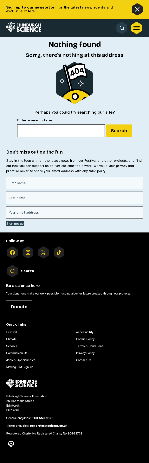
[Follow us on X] (43, 252)
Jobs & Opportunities (21, 360)
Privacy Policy (85, 353)
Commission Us (16, 353)
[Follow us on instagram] (28, 252)
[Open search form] (122, 28)
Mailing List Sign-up (19, 367)
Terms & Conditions (89, 346)
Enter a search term (34, 120)
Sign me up (15, 223)
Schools (11, 346)
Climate (11, 339)
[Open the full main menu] (136, 28)
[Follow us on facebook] (12, 252)
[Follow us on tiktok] (59, 252)
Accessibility (84, 332)
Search (119, 130)
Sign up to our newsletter (31, 7)
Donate (19, 306)
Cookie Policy (85, 339)
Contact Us (83, 360)
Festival (11, 332)
